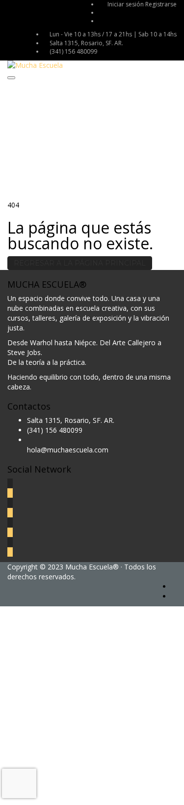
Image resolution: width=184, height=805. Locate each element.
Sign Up (55, 790)
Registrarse (161, 4)
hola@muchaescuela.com (67, 449)
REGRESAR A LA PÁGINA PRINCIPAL (80, 263)
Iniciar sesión (126, 4)
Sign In (78, 790)
